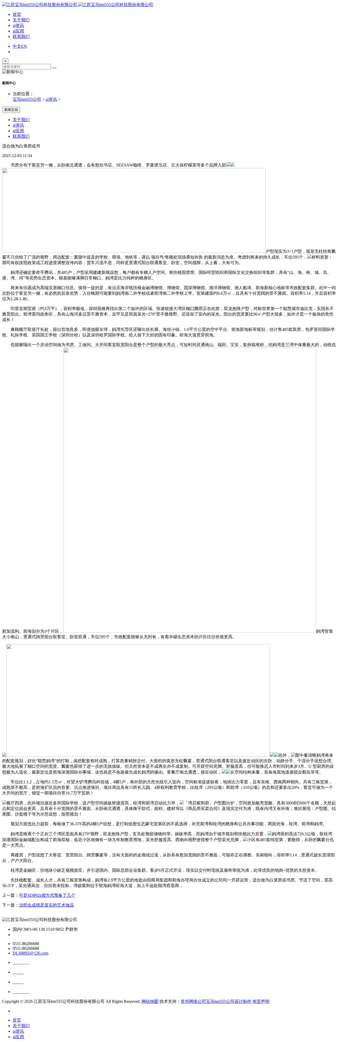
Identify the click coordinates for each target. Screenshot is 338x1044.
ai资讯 (18, 25)
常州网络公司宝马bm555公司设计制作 (216, 1001)
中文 (17, 46)
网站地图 (150, 1001)
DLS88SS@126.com (30, 953)
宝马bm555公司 (27, 99)
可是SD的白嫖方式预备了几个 (47, 895)
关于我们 (21, 20)
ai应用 (18, 31)
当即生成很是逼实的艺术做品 (46, 905)
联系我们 (21, 36)
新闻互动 (11, 110)
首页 (17, 14)
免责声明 (260, 1001)
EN (24, 46)
